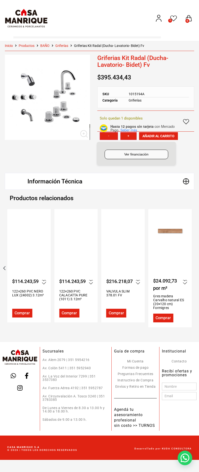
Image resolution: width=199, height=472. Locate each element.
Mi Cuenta (135, 361)
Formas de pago (135, 367)
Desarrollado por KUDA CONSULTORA (163, 448)
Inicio (9, 46)
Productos (26, 46)
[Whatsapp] (13, 376)
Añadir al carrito (158, 136)
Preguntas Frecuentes (135, 374)
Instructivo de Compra (135, 380)
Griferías (61, 46)
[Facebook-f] (27, 376)
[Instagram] (20, 388)
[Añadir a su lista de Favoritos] (46, 282)
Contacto (179, 361)
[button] (99, 181)
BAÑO (45, 46)
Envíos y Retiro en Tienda (135, 386)
